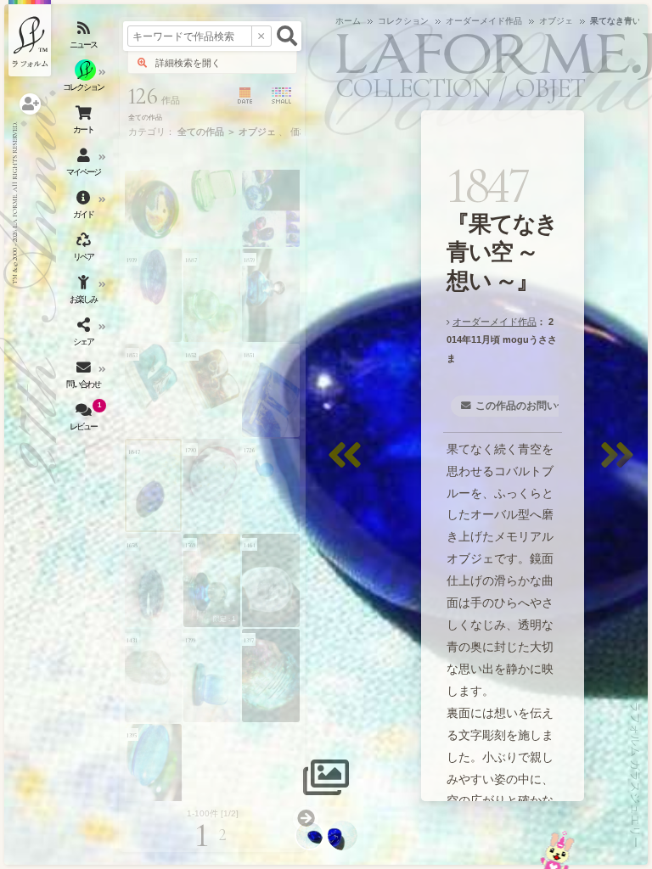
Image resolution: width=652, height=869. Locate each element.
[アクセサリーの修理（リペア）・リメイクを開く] (84, 250)
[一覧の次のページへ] (305, 819)
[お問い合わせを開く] (84, 377)
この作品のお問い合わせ (531, 406)
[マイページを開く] (84, 165)
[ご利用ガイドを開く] (84, 208)
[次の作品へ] (621, 465)
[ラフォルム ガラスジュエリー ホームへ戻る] (29, 38)
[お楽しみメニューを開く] (84, 293)
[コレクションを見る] (84, 80)
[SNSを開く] (84, 335)
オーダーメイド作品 (494, 322)
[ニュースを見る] (84, 38)
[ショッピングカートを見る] (84, 123)
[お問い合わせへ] (557, 850)
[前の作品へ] (349, 465)
